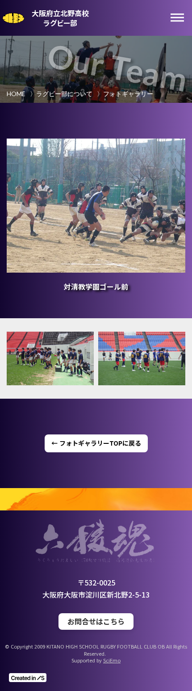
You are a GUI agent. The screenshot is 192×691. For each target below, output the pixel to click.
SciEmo (112, 660)
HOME (16, 93)
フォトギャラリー (128, 93)
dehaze (177, 18)
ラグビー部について (64, 93)
